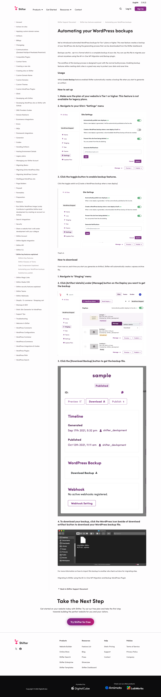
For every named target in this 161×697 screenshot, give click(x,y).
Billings (18, 40)
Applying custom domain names (27, 31)
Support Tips (20, 314)
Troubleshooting (22, 318)
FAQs (18, 128)
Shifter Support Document (67, 22)
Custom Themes (22, 84)
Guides (18, 142)
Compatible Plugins (23, 57)
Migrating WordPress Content (26, 174)
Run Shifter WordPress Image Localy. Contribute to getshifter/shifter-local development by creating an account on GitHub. (30, 210)
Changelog (20, 45)
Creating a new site (23, 66)
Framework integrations (24, 133)
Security (19, 224)
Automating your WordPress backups (31, 269)
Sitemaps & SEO (22, 305)
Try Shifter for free (81, 622)
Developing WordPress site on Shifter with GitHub (31, 104)
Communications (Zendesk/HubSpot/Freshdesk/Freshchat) (31, 50)
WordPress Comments (24, 328)
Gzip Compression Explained (28, 265)
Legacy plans (21, 156)
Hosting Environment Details (26, 151)
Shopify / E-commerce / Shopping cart (30, 300)
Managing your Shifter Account (27, 160)
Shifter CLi (20, 250)
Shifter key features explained (90, 22)
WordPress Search (22, 360)
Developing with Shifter (24, 98)
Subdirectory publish (25, 273)
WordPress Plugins (22, 351)
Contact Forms (21, 61)
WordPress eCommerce (24, 341)
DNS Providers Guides (24, 110)
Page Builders (21, 183)
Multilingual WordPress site (25, 179)
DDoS (18, 93)
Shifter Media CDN (23, 282)
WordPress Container (23, 337)
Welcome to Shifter (23, 323)
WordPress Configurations (25, 332)
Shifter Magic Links (23, 277)
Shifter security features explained (28, 286)
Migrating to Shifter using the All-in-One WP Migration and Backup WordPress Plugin (92, 578)
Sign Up (140, 9)
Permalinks (20, 192)
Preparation (20, 197)
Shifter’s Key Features (25, 258)
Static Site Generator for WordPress (29, 309)
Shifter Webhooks (22, 296)
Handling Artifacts (22, 147)
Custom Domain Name (24, 75)
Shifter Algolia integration (25, 240)
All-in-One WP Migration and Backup (95, 56)
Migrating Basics (22, 165)
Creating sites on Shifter (24, 71)
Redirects (19, 202)
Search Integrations (23, 219)
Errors (18, 124)
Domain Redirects (22, 115)
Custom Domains (22, 80)
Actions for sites (21, 27)
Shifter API (20, 245)
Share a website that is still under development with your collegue (28, 229)
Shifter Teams (21, 291)
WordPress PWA (22, 355)
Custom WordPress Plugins (25, 89)
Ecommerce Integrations (25, 119)
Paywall (19, 188)
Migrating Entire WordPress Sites (27, 170)
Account (19, 22)
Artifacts (19, 36)
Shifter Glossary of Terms (27, 262)
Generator (20, 137)
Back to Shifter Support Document (74, 589)
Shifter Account (21, 236)
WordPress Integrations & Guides (28, 346)
